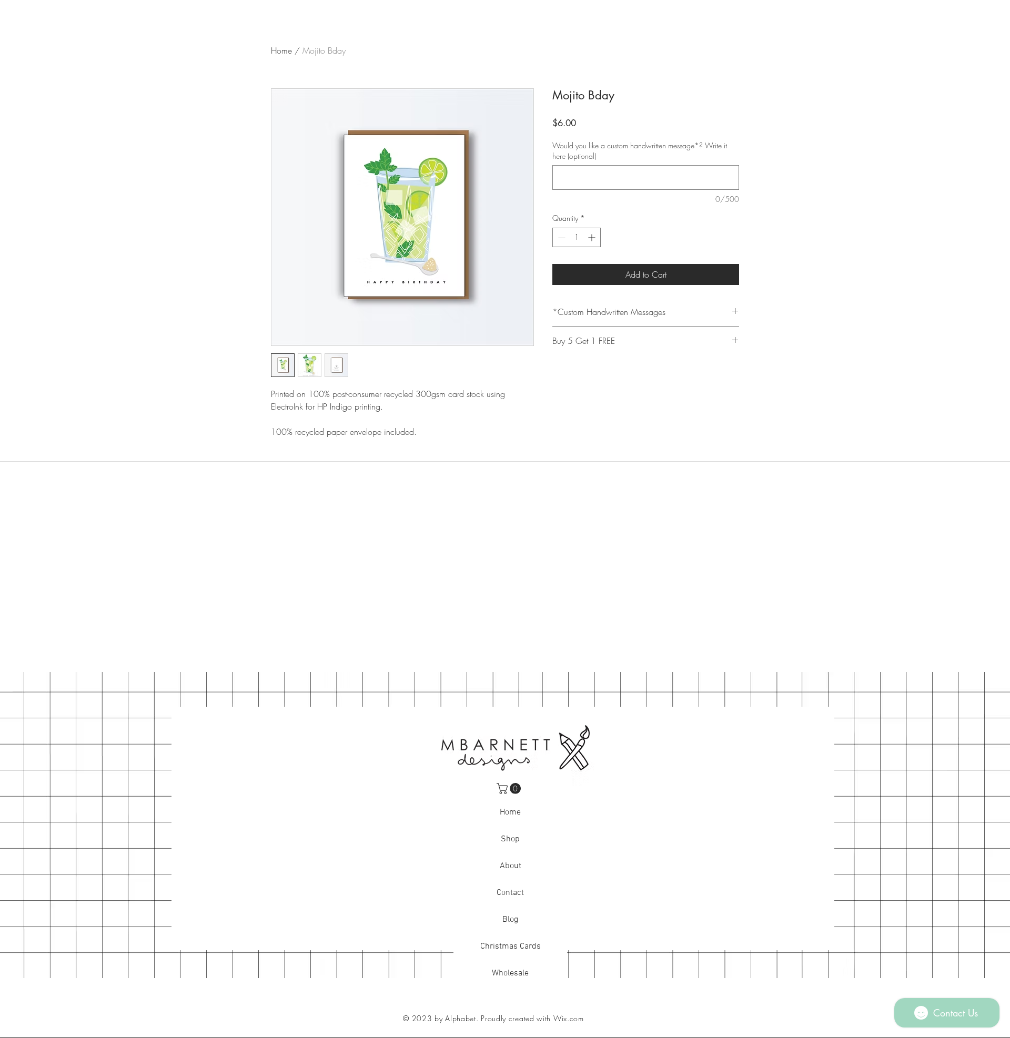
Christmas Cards (510, 946)
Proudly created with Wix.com (532, 1018)
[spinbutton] (576, 237)
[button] (510, 788)
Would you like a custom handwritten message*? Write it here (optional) (639, 150)
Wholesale (510, 973)
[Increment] (592, 237)
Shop (510, 839)
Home (281, 50)
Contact (510, 893)
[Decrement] (560, 237)
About (510, 866)
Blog (510, 919)
